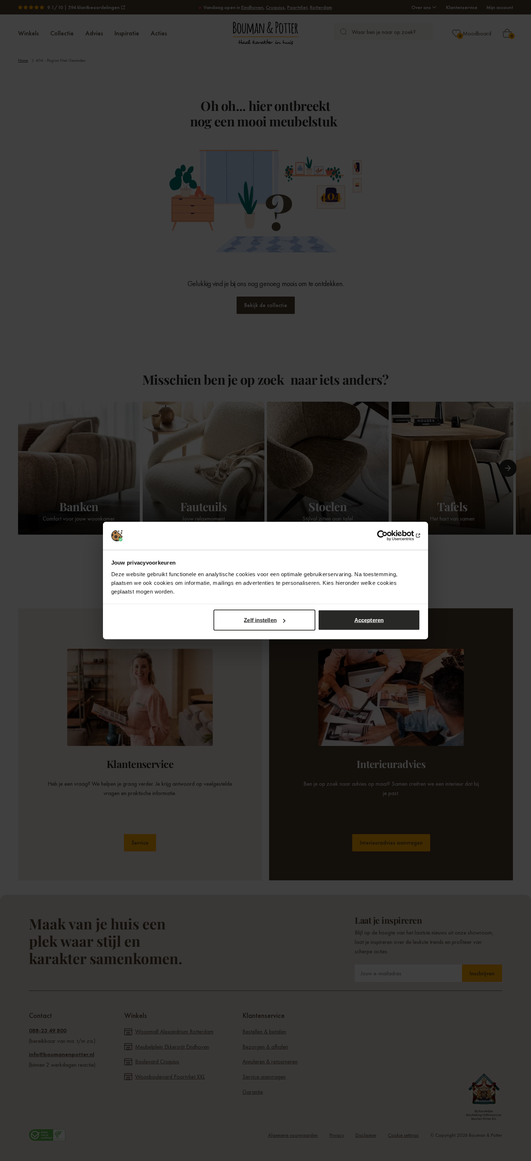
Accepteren (369, 620)
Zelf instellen (260, 620)
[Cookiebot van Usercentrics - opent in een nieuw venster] (388, 535)
